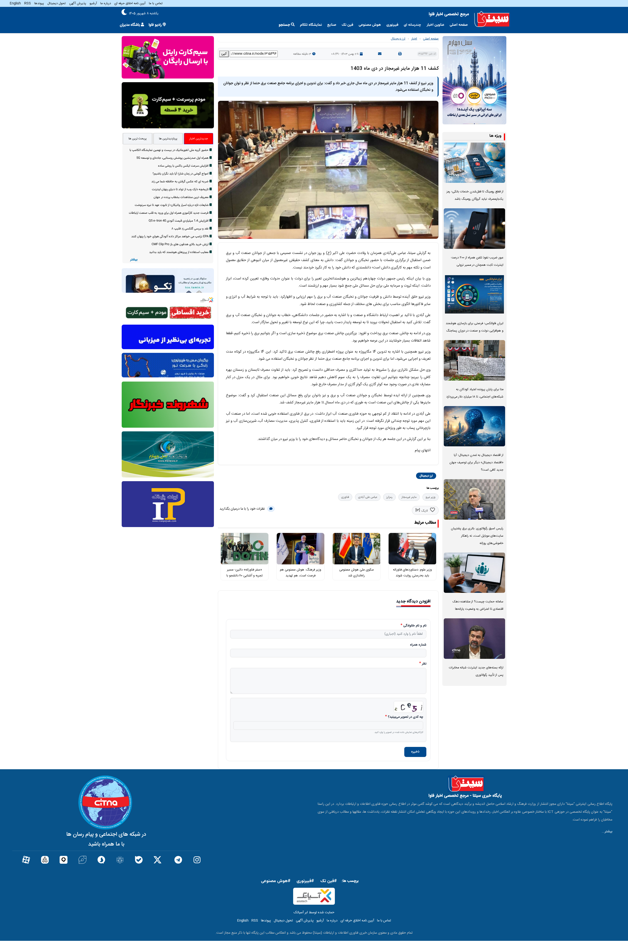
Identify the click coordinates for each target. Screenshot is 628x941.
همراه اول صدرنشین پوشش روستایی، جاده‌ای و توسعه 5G (172, 158)
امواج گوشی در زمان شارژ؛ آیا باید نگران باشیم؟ (181, 173)
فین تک (347, 25)
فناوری (345, 497)
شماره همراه (418, 645)
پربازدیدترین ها (168, 138)
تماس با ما (156, 3)
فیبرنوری (392, 25)
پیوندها (39, 3)
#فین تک (328, 881)
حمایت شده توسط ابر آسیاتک (314, 912)
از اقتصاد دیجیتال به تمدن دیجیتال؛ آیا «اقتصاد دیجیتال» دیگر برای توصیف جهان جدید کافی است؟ (476, 463)
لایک (424, 511)
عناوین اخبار (435, 25)
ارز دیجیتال (398, 38)
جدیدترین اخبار (198, 138)
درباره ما (105, 3)
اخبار (414, 38)
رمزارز (389, 497)
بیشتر (133, 259)
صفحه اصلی (459, 25)
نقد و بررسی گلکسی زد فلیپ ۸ (190, 228)
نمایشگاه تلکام (311, 25)
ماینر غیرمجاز (409, 497)
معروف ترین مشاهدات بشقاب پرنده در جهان (181, 197)
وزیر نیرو (430, 497)
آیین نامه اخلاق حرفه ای (129, 3)
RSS (27, 3)
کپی (224, 54)
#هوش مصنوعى (275, 881)
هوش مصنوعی (370, 25)
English (15, 3)
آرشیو (93, 3)
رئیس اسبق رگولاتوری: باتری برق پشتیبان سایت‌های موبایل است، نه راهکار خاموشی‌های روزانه (477, 536)
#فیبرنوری (305, 881)
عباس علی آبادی (367, 497)
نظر (424, 664)
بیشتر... (607, 832)
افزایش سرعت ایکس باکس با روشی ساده (183, 165)
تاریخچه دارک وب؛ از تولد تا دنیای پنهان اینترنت (180, 189)
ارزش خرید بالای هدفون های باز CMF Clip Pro (180, 244)
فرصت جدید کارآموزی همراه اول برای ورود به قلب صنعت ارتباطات (169, 213)
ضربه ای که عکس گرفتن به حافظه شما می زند (180, 181)
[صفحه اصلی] (491, 19)
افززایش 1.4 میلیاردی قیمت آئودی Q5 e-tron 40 (179, 220)
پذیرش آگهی (77, 3)
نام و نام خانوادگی (414, 625)
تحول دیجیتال (56, 3)
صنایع (331, 25)
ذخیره (415, 752)
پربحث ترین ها (138, 138)
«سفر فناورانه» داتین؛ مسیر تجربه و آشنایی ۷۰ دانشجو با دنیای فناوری (244, 575)
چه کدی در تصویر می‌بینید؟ (405, 717)
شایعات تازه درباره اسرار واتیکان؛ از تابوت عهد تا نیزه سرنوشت (172, 205)
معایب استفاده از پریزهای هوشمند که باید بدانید (179, 252)
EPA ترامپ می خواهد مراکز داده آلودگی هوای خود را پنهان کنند (170, 236)
